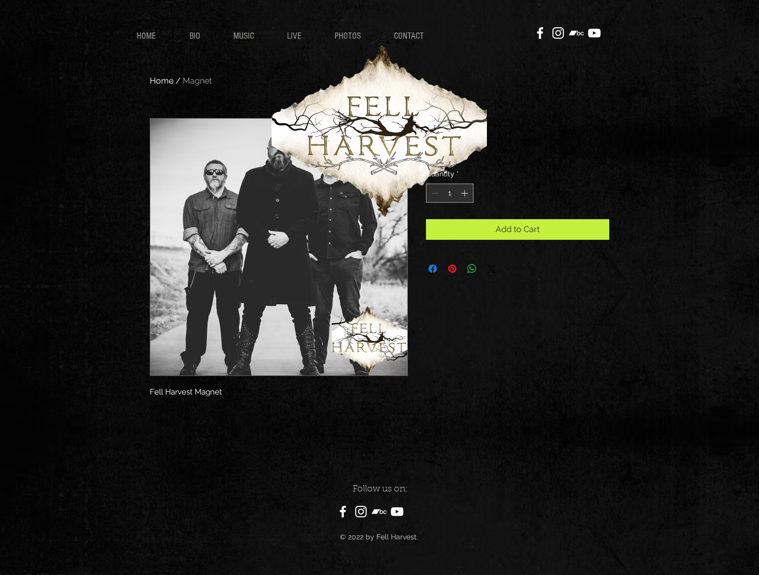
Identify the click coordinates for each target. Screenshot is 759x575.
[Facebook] (540, 33)
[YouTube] (594, 33)
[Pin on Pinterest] (452, 268)
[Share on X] (491, 268)
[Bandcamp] (576, 33)
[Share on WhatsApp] (472, 268)
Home (161, 81)
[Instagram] (558, 33)
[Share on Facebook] (432, 268)
